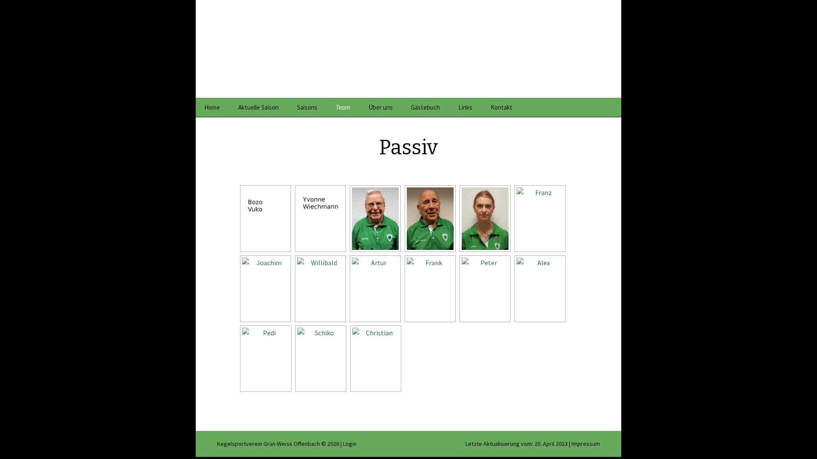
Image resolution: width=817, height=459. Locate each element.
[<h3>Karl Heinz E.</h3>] (429, 218)
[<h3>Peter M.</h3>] (484, 288)
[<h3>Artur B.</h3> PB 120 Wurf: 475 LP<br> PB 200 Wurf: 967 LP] (374, 288)
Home (212, 107)
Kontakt (501, 107)
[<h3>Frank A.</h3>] (429, 288)
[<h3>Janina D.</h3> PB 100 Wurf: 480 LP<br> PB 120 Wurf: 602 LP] (484, 218)
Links (465, 107)
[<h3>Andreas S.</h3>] (320, 359)
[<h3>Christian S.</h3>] (375, 359)
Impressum (585, 444)
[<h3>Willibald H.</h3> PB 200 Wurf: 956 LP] (319, 288)
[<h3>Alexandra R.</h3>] (539, 288)
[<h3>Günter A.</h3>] (374, 218)
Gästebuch (425, 107)
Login (350, 444)
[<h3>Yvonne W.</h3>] (319, 218)
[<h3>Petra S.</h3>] (264, 359)
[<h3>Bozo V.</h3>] (264, 218)
